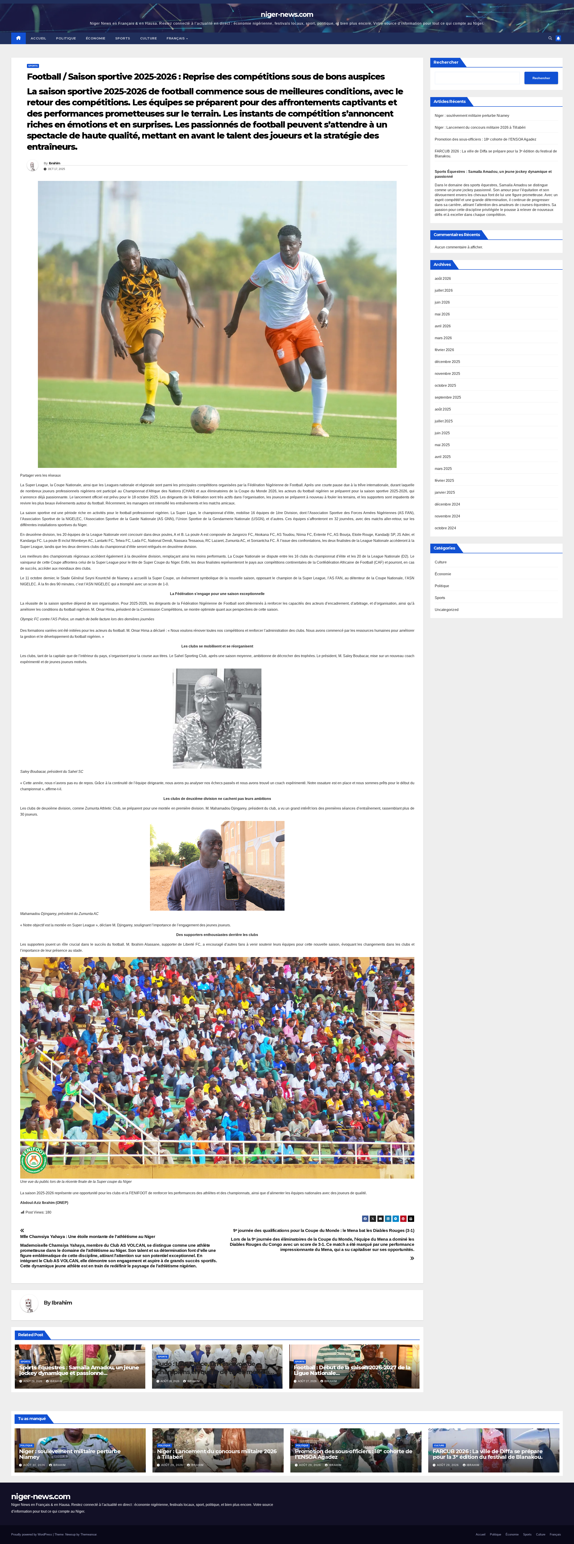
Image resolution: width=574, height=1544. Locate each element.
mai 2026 (442, 314)
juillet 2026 (444, 290)
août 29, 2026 (172, 1465)
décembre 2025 (447, 362)
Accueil (38, 38)
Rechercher (446, 62)
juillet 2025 (444, 421)
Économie (95, 38)
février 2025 (444, 480)
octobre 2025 (445, 385)
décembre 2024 (447, 504)
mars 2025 (443, 469)
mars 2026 (443, 338)
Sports (122, 38)
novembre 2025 (447, 374)
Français (176, 38)
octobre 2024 (445, 528)
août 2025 (443, 409)
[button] (550, 38)
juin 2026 (442, 302)
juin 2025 (442, 433)
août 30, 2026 (34, 1465)
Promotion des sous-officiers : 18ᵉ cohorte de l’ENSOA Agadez (486, 139)
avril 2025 (443, 457)
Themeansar (88, 1534)
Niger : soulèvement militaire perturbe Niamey (472, 115)
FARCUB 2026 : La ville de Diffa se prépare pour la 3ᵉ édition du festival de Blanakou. (488, 1454)
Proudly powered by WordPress (32, 1534)
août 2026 (443, 278)
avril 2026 (443, 326)
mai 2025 (442, 445)
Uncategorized (447, 610)
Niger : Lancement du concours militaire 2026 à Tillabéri (480, 127)
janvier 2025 (445, 492)
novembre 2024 (447, 516)
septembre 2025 (448, 397)
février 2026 (444, 350)
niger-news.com (287, 14)
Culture (148, 38)
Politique (66, 38)
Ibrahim (54, 163)
